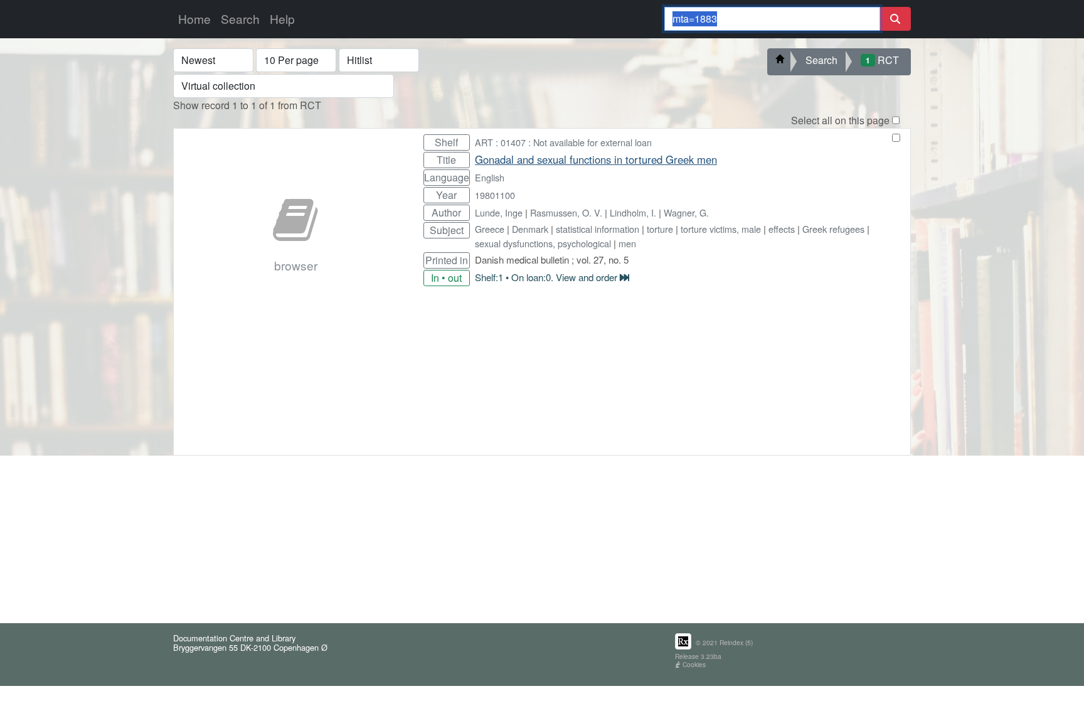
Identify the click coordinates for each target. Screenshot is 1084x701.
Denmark (530, 228)
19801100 (495, 194)
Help (282, 18)
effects (781, 228)
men (627, 243)
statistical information (597, 228)
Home (194, 18)
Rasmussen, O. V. (566, 212)
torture (660, 228)
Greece (489, 228)
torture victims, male (721, 228)
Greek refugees (833, 228)
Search (240, 18)
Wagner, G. (686, 212)
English (489, 177)
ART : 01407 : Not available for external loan (563, 142)
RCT (882, 60)
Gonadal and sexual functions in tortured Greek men (596, 159)
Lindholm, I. (633, 212)
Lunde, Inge (499, 212)
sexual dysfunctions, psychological (543, 243)
